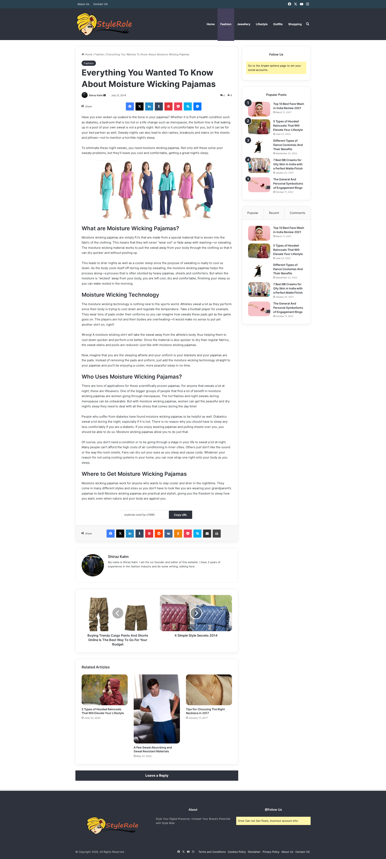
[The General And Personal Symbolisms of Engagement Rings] (259, 184)
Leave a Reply (156, 775)
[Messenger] (197, 106)
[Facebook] (130, 106)
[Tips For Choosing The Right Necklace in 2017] (209, 689)
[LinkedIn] (149, 106)
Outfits (278, 24)
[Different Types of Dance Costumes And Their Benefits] (259, 146)
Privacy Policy (271, 851)
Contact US (100, 4)
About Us (83, 4)
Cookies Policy (237, 851)
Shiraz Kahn (96, 95)
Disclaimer (254, 851)
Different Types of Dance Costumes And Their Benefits (288, 145)
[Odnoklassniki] (178, 534)
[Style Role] (104, 24)
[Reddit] (159, 534)
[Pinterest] (168, 106)
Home (211, 24)
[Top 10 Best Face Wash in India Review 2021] (259, 109)
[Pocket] (178, 106)
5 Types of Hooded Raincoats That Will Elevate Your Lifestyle (288, 125)
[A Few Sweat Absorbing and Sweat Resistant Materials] (157, 708)
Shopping (295, 24)
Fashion (225, 24)
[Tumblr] (159, 106)
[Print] (217, 534)
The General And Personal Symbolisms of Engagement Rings (288, 183)
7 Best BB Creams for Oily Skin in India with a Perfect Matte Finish (288, 164)
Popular (252, 213)
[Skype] (188, 106)
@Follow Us (273, 810)
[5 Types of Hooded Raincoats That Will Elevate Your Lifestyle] (105, 689)
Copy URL (180, 514)
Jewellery (243, 24)
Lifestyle (262, 24)
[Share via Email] (207, 534)
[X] (140, 106)
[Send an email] (104, 95)
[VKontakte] (168, 534)
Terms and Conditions (212, 851)
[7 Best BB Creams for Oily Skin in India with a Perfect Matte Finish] (259, 165)
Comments (297, 213)
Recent (274, 213)
